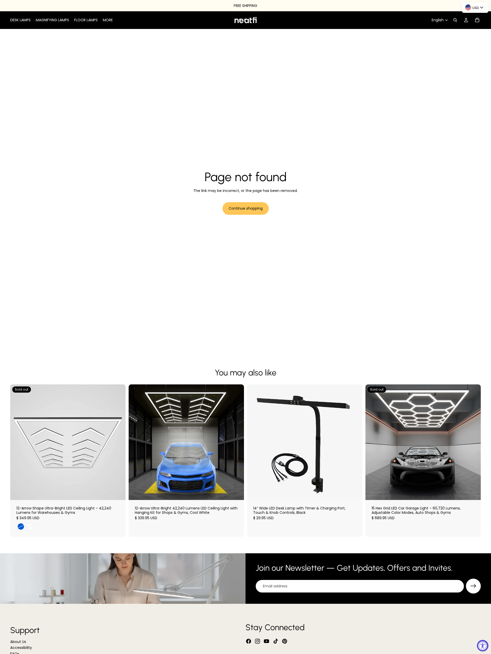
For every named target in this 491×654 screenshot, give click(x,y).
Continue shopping (246, 208)
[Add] (236, 492)
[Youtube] (266, 641)
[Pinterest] (285, 641)
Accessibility (21, 647)
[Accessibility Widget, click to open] (482, 645)
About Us (18, 641)
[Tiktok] (276, 641)
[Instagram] (257, 641)
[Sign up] (473, 586)
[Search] (455, 20)
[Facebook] (249, 641)
